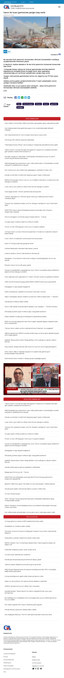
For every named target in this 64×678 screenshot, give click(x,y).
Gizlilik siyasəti (36, 663)
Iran (19, 104)
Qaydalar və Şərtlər (38, 666)
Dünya (6, 656)
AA (5, 51)
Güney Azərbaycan (10, 653)
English (31, 2)
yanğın (20, 107)
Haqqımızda (36, 660)
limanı (38, 104)
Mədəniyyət (7, 662)
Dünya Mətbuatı (9, 659)
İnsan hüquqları (9, 666)
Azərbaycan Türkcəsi (10, 2)
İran (5, 672)
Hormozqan (28, 104)
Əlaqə (34, 657)
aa (9, 51)
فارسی (23, 2)
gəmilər (54, 104)
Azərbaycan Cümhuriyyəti (12, 669)
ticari (46, 104)
